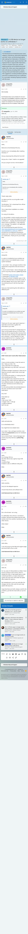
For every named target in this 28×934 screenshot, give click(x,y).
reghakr (8, 136)
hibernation (14, 45)
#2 (25, 142)
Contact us (20, 669)
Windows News (16, 613)
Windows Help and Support (16, 647)
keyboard (20, 45)
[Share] (21, 89)
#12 (25, 565)
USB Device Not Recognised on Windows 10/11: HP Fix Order (13, 610)
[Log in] (20, 2)
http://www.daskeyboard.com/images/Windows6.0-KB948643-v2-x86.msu (14, 230)
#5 (25, 303)
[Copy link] (24, 89)
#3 (25, 176)
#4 (25, 252)
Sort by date (10, 132)
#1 (25, 89)
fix (9, 45)
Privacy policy (13, 671)
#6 (25, 353)
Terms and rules (4, 671)
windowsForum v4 (10, 669)
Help (18, 671)
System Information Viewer (16, 275)
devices (3, 45)
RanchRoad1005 (8, 630)
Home (22, 671)
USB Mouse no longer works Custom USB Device (14, 644)
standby (3, 47)
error (7, 45)
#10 (25, 506)
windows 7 (11, 47)
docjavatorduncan (9, 638)
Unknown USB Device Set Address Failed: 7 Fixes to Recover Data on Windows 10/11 (14, 619)
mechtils (8, 348)
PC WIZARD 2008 (13, 276)
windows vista (18, 47)
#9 (25, 480)
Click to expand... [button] (14, 192)
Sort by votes (18, 132)
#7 (25, 418)
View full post (5, 127)
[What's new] (23, 2)
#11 (25, 540)
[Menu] (2, 2)
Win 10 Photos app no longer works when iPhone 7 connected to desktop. (15, 627)
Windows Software (17, 630)
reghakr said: (6, 179)
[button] (16, 669)
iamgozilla (4, 44)
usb (7, 47)
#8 (25, 452)
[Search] (26, 2)
